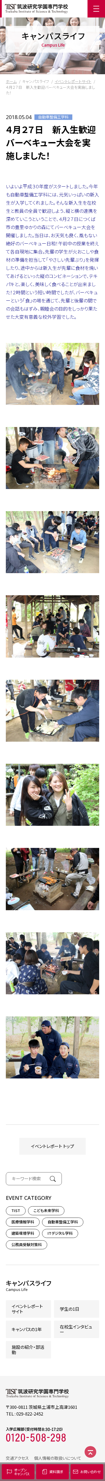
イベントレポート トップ (52, 1146)
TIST (15, 1210)
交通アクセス (17, 1458)
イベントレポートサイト (73, 81)
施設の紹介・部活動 (28, 1349)
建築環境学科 (22, 1233)
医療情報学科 (22, 1222)
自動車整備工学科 (53, 117)
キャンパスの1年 (27, 1329)
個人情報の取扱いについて (57, 1458)
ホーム (11, 81)
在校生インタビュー (76, 1329)
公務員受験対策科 (26, 1244)
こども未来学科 (46, 1210)
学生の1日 (69, 1309)
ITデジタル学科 (60, 1233)
